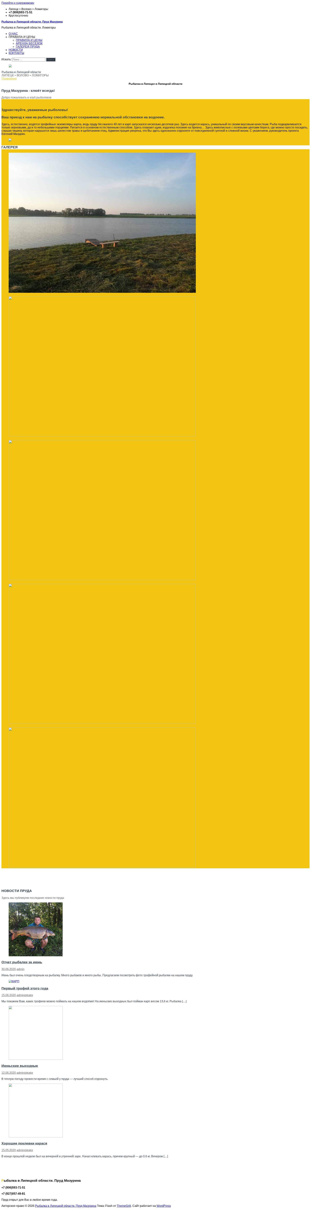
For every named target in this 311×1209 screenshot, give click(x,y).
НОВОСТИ (16, 49)
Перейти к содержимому (17, 2)
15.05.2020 (8, 1150)
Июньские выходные (19, 1066)
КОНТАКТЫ (16, 53)
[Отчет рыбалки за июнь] (36, 955)
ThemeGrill (124, 1205)
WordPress (164, 1205)
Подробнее (9, 78)
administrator (25, 995)
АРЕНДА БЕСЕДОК (29, 43)
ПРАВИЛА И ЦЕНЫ (29, 40)
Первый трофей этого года (24, 988)
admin (20, 969)
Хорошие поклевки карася (24, 1143)
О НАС (13, 33)
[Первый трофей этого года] (14, 981)
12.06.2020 (8, 1072)
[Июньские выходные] (36, 1058)
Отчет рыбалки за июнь (21, 962)
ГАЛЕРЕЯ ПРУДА (28, 46)
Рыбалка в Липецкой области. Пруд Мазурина (32, 21)
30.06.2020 (8, 969)
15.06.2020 (8, 995)
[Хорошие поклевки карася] (36, 1136)
